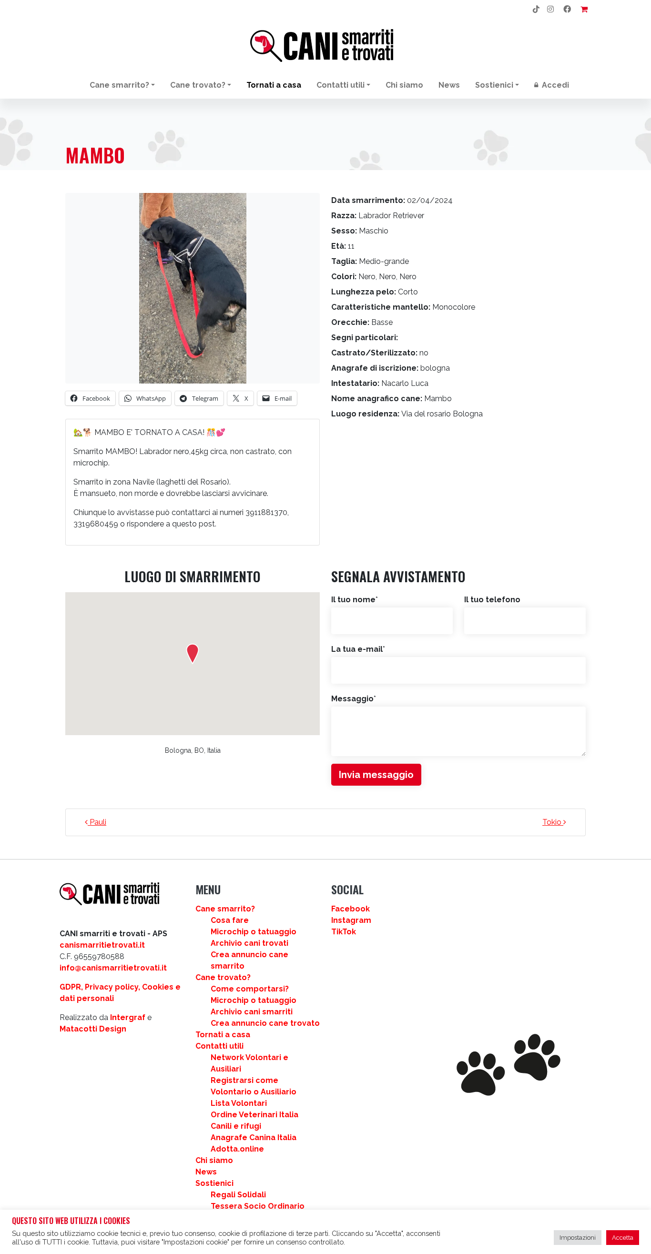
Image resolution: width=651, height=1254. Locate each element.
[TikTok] (536, 9)
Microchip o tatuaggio (253, 931)
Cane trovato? (197, 85)
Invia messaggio (376, 774)
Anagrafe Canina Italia (253, 1137)
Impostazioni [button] (577, 1237)
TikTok (343, 931)
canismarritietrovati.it (102, 945)
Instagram (351, 920)
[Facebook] (567, 9)
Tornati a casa (273, 85)
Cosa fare (230, 920)
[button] (192, 653)
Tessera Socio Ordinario (258, 1206)
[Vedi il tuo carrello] (584, 9)
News (449, 85)
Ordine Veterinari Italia (254, 1114)
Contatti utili (340, 85)
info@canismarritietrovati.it (113, 967)
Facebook (350, 908)
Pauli (97, 822)
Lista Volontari (239, 1103)
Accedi (554, 85)
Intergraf (127, 1017)
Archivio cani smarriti (252, 1011)
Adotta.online (237, 1148)
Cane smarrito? (119, 85)
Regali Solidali (238, 1194)
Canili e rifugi (236, 1126)
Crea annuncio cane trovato (265, 1023)
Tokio (552, 822)
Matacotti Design (93, 1028)
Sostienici (494, 85)
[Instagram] (550, 9)
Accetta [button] (622, 1237)
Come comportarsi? (250, 988)
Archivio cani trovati (249, 943)
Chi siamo (404, 85)
